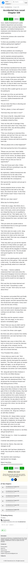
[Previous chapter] (6, 19)
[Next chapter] (22, 19)
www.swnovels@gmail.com (11, 553)
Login (26, 2)
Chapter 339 (16, 7)
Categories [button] (8, 3)
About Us (3, 548)
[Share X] (15, 479)
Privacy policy (4, 546)
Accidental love (8, 7)
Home (6, 1)
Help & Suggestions (5, 551)
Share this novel (15, 472)
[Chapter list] (11, 19)
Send (4, 530)
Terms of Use (4, 550)
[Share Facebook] (12, 479)
